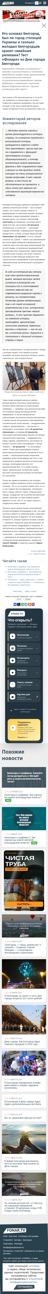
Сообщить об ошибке (28, 1236)
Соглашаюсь (25, 1286)
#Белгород (17, 591)
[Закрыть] (44, 25)
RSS (5, 1236)
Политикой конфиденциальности (26, 1280)
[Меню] (44, 3)
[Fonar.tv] (8, 3)
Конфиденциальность (13, 1247)
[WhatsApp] (22, 604)
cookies (26, 1258)
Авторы (17, 1240)
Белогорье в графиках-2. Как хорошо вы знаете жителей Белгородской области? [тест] (24, 574)
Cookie (34, 1266)
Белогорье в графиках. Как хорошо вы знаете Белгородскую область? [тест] (24, 568)
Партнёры (8, 1243)
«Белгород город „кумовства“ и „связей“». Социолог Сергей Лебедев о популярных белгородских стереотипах (26, 582)
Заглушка (27, 1240)
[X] (18, 604)
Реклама (18, 1243)
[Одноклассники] (29, 604)
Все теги (13, 1236)
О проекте (8, 1240)
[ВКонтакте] (15, 604)
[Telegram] (25, 604)
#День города (30, 591)
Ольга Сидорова (38, 551)
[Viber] (33, 604)
